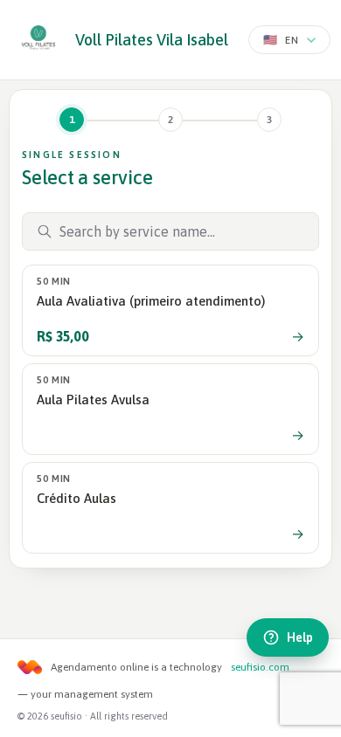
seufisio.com (260, 667)
